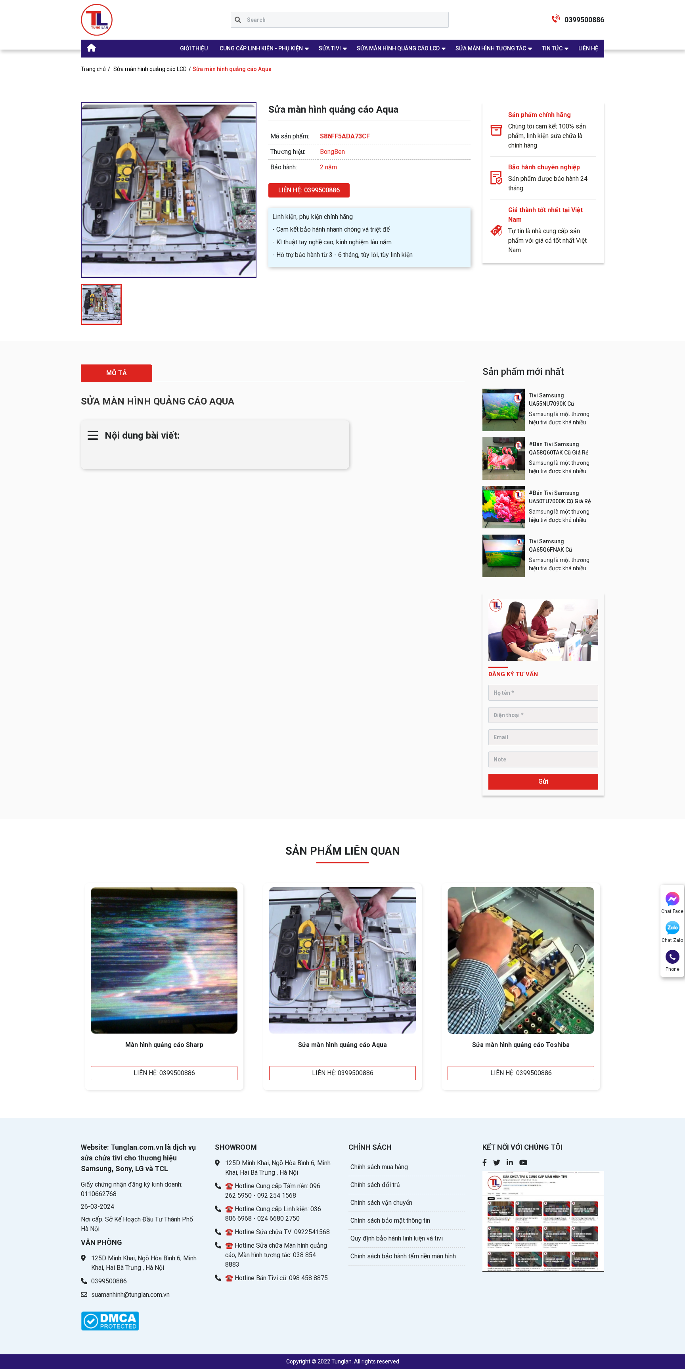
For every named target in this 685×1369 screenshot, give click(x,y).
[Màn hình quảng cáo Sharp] (164, 960)
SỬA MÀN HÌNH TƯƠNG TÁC (490, 48)
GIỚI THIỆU (194, 48)
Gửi (543, 781)
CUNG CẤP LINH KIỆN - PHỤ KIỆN (261, 48)
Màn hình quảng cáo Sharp (164, 1045)
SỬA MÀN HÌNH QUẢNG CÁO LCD (398, 48)
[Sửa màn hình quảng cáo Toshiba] (521, 960)
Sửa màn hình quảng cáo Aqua (342, 1045)
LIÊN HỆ (588, 48)
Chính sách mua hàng (379, 1167)
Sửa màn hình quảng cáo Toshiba (521, 1045)
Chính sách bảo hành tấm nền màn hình (403, 1256)
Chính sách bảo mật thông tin (390, 1220)
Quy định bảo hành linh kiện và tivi (396, 1238)
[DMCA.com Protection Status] (110, 1316)
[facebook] (484, 1163)
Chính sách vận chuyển (381, 1202)
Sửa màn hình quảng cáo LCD (150, 69)
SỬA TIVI (330, 48)
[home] (97, 20)
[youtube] (543, 1220)
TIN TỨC (552, 48)
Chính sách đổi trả (375, 1185)
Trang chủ (93, 69)
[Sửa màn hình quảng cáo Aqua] (342, 960)
